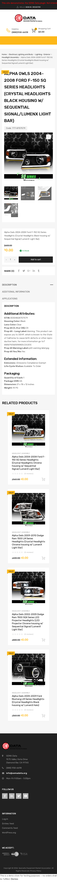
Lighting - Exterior (42, 54)
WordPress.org (9, 832)
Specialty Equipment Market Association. (35, 868)
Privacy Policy (35, 871)
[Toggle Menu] (53, 39)
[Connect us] (5, 796)
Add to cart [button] (43, 479)
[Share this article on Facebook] (18, 271)
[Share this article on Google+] (28, 271)
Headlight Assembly (10, 57)
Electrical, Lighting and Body (21, 54)
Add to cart (36, 259)
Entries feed (8, 823)
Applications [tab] (9, 298)
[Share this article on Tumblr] (38, 271)
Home (4, 54)
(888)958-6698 (18, 32)
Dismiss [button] (14, 879)
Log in (5, 819)
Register (37, 7)
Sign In (28, 7)
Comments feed (10, 828)
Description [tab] (9, 284)
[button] (48, 137)
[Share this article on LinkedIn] (33, 271)
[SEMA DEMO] (28, 21)
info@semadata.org (16, 773)
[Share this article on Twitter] (23, 271)
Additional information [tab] (16, 291)
